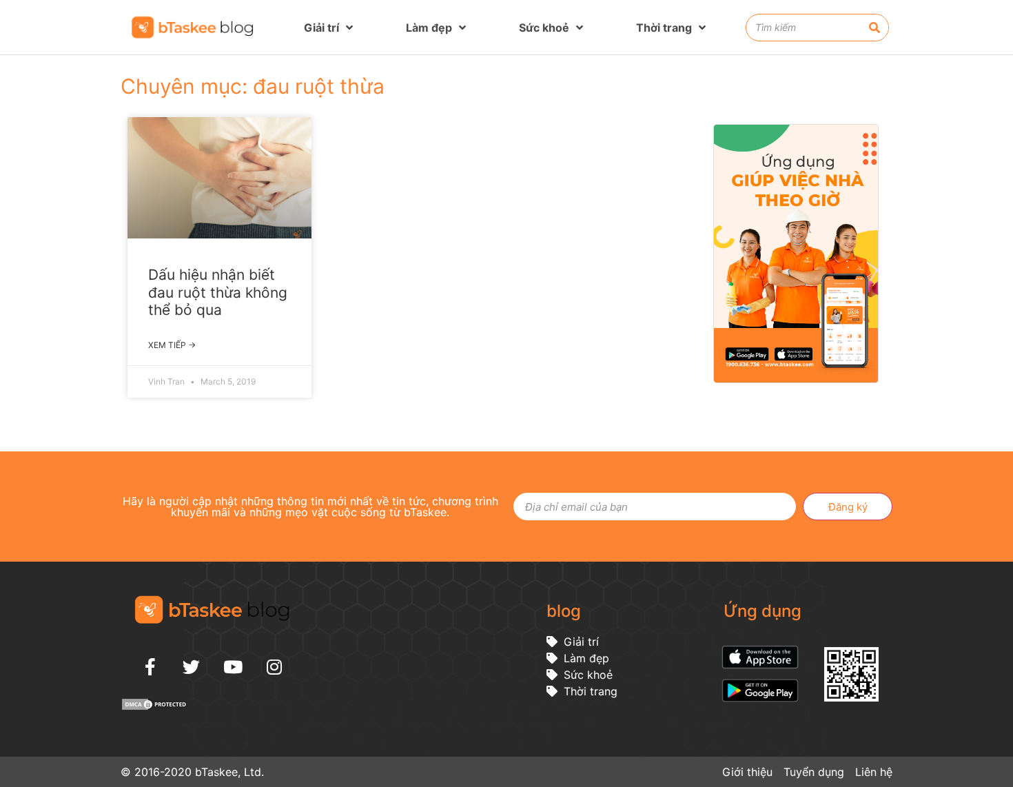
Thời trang (664, 27)
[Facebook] (150, 666)
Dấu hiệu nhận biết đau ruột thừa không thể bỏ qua (217, 292)
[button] (995, 434)
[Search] (874, 27)
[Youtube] (233, 666)
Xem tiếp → (172, 345)
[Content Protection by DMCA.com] (155, 707)
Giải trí (321, 27)
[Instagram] (274, 666)
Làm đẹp (429, 27)
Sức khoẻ (544, 27)
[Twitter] (191, 666)
